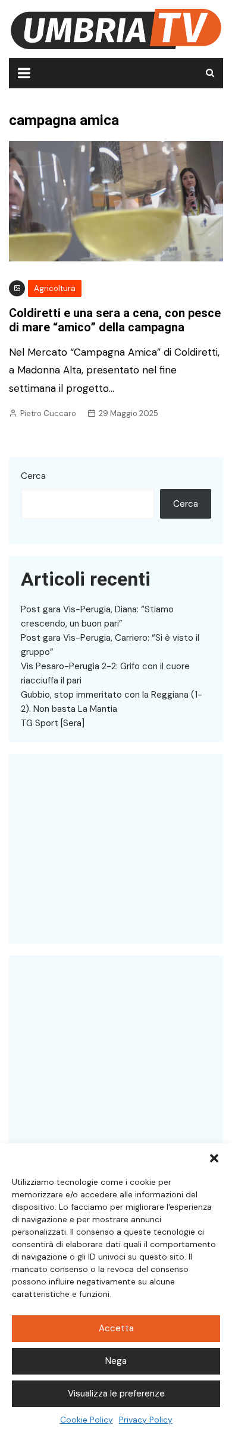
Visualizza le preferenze (116, 1393)
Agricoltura (55, 288)
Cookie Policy (86, 1419)
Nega (116, 1361)
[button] (214, 1158)
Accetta (116, 1328)
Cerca (33, 476)
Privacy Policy (146, 1419)
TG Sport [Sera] (52, 723)
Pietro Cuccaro (48, 413)
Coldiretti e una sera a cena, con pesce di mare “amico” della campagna (115, 320)
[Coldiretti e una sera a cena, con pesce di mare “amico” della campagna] (116, 200)
